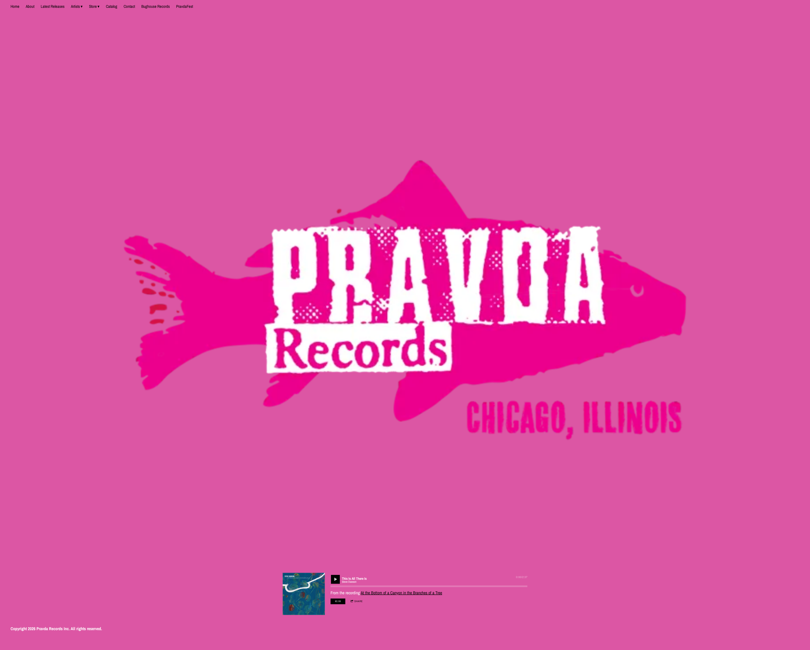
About (30, 6)
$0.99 (338, 601)
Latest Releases (53, 6)
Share (358, 601)
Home (15, 6)
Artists (75, 6)
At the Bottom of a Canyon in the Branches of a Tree (401, 593)
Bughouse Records (155, 6)
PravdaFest (184, 6)
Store (93, 6)
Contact (129, 6)
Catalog (111, 6)
